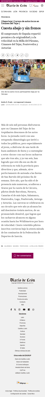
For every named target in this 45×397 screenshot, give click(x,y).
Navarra (16, 246)
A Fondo (22, 340)
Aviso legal (8, 391)
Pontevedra (24, 246)
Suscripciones (22, 293)
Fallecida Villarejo (18, 1)
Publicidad (22, 291)
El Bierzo (22, 320)
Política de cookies (34, 391)
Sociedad (33, 12)
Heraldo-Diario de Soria (22, 367)
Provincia (23, 12)
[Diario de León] (22, 5)
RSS (22, 305)
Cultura (22, 331)
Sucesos (22, 337)
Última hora (6, 12)
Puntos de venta (22, 299)
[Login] (42, 5)
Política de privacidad (20, 391)
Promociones (22, 296)
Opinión (22, 345)
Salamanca (8, 246)
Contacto (22, 302)
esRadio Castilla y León (22, 373)
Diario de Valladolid (22, 362)
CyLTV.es (22, 370)
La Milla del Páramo (36, 246)
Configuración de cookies (18, 394)
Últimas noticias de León (22, 351)
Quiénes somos (22, 288)
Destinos (22, 342)
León (15, 12)
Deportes (22, 326)
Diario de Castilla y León (22, 359)
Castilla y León (22, 328)
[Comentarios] (26, 55)
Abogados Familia (32, 1)
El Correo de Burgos (22, 364)
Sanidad (22, 334)
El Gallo (22, 348)
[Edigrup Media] (22, 382)
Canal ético (30, 394)
